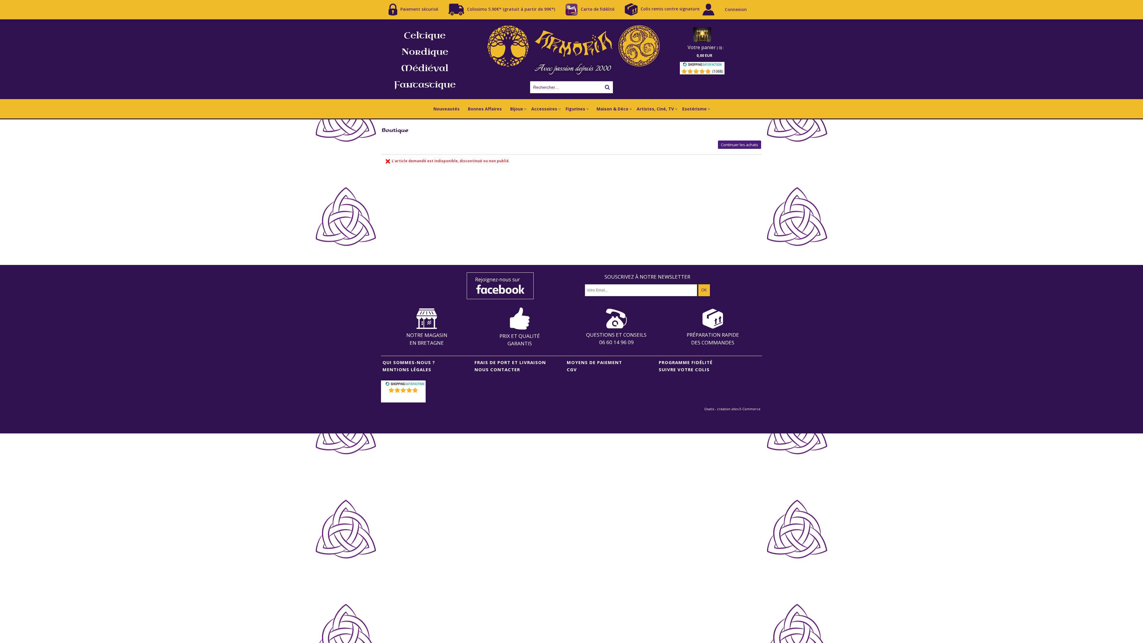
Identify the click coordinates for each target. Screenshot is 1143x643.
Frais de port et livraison (510, 362)
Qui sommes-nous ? (408, 362)
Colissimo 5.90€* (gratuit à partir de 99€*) (511, 9)
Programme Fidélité (686, 362)
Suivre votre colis (684, 369)
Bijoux (516, 109)
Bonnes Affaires (485, 109)
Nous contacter (497, 369)
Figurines (575, 109)
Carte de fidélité (597, 9)
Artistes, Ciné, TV (655, 109)
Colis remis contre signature (670, 9)
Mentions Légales (406, 369)
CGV (572, 369)
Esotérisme (694, 109)
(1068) (717, 71)
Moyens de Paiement (594, 362)
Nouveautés (446, 109)
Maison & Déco (612, 109)
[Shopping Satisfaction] (702, 65)
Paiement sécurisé (419, 9)
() (404, 397)
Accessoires (544, 109)
